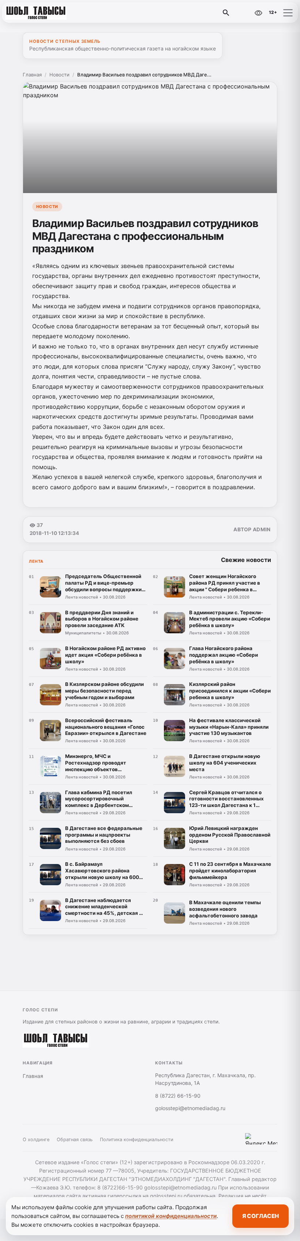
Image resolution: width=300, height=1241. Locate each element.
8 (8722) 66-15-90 (177, 1096)
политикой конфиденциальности (171, 1215)
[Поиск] (226, 13)
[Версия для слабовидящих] (258, 13)
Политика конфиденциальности (136, 1139)
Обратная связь (75, 1139)
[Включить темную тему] (243, 13)
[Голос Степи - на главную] (36, 12)
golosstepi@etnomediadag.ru (190, 1108)
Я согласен (260, 1215)
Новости (59, 75)
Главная (32, 75)
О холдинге (36, 1139)
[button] (288, 13)
